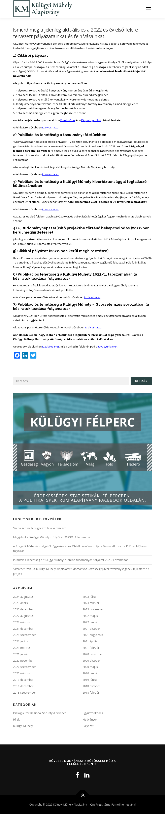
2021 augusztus (92, 635)
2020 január (90, 673)
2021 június (20, 641)
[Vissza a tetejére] (82, 795)
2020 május (90, 667)
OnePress (96, 804)
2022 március (22, 622)
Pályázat (88, 726)
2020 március (22, 673)
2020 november (23, 660)
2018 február (90, 692)
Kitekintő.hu (67, 120)
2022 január (90, 622)
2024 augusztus (23, 597)
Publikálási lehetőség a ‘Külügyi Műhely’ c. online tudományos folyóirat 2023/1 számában (70, 560)
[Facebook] (77, 775)
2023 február (90, 603)
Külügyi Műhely (23, 726)
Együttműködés (92, 713)
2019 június (89, 680)
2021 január (21, 654)
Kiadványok (89, 719)
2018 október (91, 686)
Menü (148, 7)
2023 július (89, 597)
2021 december (23, 628)
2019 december (23, 680)
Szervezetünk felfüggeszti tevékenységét (39, 528)
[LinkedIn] (87, 775)
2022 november (92, 609)
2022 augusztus (23, 616)
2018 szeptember (24, 692)
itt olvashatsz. (50, 127)
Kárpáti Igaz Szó (91, 120)
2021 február (90, 648)
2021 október (91, 628)
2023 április (20, 603)
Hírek (16, 719)
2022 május (90, 616)
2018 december (23, 686)
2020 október (91, 660)
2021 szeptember (24, 635)
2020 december (92, 654)
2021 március (22, 648)
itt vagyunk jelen (108, 346)
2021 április (89, 641)
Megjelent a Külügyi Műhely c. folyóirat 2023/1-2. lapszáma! (52, 537)
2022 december (23, 609)
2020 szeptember (24, 667)
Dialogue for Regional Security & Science (39, 713)
